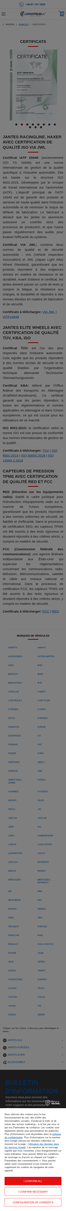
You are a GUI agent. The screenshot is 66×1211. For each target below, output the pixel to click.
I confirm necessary (33, 1191)
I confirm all (33, 1181)
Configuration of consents (33, 1202)
